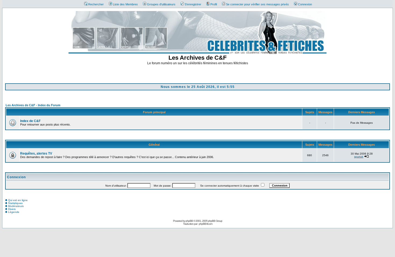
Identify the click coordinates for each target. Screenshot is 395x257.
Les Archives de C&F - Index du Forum (33, 105)
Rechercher (96, 4)
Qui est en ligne (17, 200)
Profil (213, 4)
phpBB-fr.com (205, 223)
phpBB (189, 220)
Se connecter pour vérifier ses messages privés (257, 4)
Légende (13, 211)
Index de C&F (30, 121)
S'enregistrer (193, 4)
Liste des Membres (125, 4)
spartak (358, 156)
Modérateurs (15, 206)
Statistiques (15, 203)
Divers (11, 209)
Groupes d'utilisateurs (161, 4)
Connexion (305, 4)
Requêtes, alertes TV (36, 153)
